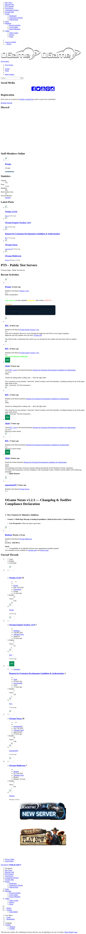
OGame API (38, 335)
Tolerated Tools (18, 634)
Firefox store (44, 550)
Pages (7, 71)
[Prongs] (7, 283)
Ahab (7, 366)
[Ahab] (7, 362)
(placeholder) (13, 912)
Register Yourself (6, 103)
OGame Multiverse (13, 256)
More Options (9, 74)
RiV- (6, 227)
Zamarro (8, 197)
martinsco (16, 631)
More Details (68, 932)
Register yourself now (26, 99)
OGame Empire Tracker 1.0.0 (18, 223)
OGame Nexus (11, 245)
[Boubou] (7, 531)
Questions (16, 669)
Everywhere (5, 61)
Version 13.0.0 (11, 211)
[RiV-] (7, 321)
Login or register (10, 42)
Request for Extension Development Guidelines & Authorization (32, 234)
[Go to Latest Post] (11, 606)
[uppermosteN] (7, 481)
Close (75, 932)
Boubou (7, 260)
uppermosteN (9, 249)
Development (17, 683)
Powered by (11, 865)
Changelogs (17, 589)
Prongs (8, 164)
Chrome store (32, 550)
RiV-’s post (13, 370)
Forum (7, 69)
